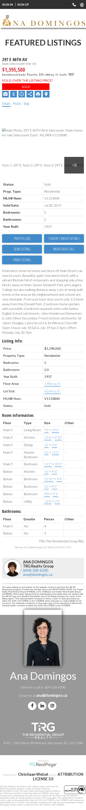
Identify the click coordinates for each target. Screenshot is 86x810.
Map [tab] (26, 103)
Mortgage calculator (64, 249)
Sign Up (23, 4)
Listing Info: (12, 341)
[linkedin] (43, 705)
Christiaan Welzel (33, 774)
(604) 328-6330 (35, 570)
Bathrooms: (12, 511)
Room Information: (18, 415)
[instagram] (53, 705)
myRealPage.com (43, 765)
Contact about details (64, 238)
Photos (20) (22, 238)
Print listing (22, 259)
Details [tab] (6, 103)
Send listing (22, 248)
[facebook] (33, 705)
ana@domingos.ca (37, 574)
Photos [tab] (17, 103)
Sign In (7, 4)
